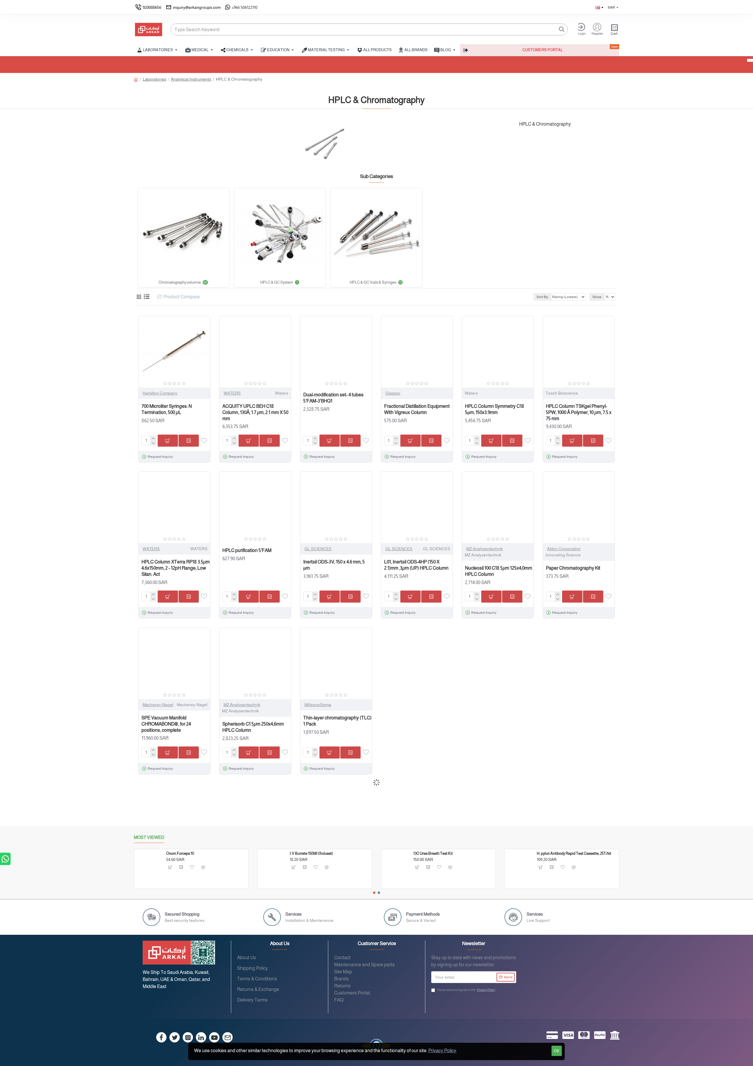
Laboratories (154, 79)
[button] (374, 893)
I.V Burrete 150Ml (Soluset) (311, 853)
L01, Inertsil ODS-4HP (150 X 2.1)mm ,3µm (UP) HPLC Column (416, 565)
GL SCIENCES (317, 548)
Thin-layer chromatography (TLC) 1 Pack (337, 720)
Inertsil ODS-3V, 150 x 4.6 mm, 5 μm (334, 565)
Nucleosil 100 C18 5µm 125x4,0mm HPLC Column (498, 571)
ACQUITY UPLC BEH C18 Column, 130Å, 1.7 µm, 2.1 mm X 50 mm (255, 412)
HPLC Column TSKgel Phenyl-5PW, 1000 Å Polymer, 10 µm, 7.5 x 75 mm (579, 412)
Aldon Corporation (564, 548)
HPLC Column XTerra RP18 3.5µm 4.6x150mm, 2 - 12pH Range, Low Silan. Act (175, 568)
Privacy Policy (442, 1050)
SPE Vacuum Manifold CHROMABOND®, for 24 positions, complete (166, 724)
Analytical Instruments (191, 79)
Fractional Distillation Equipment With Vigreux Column (417, 409)
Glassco (392, 393)
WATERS (232, 393)
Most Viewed (149, 837)
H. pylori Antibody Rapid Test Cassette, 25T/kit (574, 853)
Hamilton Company (160, 393)
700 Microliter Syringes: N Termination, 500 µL (166, 409)
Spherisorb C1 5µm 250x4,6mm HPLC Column (253, 727)
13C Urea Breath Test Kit (433, 853)
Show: (597, 297)
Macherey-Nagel (158, 704)
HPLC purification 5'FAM (246, 550)
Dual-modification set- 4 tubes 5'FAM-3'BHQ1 (333, 397)
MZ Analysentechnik (484, 548)
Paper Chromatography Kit (573, 568)
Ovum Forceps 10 (180, 853)
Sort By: (543, 297)
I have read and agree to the (466, 990)
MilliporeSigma (317, 704)
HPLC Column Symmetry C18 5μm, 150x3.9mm (494, 409)
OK (556, 1051)
